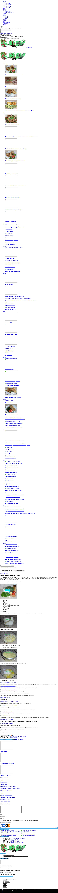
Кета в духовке (10, 832)
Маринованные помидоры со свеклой (14, 499)
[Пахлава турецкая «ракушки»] (11, 383)
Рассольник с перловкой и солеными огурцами (17, 736)
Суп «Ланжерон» (9, 480)
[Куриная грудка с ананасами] (11, 122)
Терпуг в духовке (11, 830)
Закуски (4, 9)
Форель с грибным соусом (11, 173)
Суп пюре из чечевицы (10, 476)
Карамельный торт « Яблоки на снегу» (10, 788)
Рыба (4, 8)
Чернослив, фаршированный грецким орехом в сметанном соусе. (21, 300)
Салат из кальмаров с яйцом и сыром (14, 440)
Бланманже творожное (10, 309)
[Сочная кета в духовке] (2, 863)
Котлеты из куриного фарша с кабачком (15, 74)
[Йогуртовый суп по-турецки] (11, 465)
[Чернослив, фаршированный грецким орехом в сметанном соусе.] (18, 298)
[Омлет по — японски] (9, 552)
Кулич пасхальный (14, 839)
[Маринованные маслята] (8, 534)
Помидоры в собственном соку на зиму (14, 494)
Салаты (4, 20)
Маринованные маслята (11, 536)
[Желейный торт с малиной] (11, 332)
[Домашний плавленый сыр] (10, 548)
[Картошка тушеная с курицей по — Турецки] (11, 146)
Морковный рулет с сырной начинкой (14, 227)
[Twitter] (10, 735)
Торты (4, 14)
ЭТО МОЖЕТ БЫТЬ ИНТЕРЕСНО (7, 739)
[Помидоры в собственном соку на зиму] (13, 492)
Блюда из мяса (7, 3)
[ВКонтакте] (8, 735)
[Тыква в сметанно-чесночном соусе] (12, 425)
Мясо (4, 2)
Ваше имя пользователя (15, 29)
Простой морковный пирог (13, 737)
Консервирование (6, 22)
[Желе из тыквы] (11, 282)
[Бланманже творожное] (10, 307)
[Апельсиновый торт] (4, 799)
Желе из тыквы (9, 284)
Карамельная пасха (10, 305)
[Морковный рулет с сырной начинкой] (13, 224)
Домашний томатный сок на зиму (13, 490)
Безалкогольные (8, 11)
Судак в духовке (31, 835)
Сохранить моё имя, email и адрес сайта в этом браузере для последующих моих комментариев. (20, 820)
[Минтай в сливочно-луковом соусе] (11, 207)
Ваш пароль (13, 30)
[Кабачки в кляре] (8, 233)
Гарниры (4, 19)
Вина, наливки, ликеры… (10, 12)
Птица (4, 5)
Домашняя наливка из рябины (12, 271)
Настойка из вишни (10, 267)
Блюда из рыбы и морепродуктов (10, 879)
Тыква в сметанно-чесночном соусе (13, 427)
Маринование (5, 23)
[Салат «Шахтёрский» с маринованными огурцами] (15, 442)
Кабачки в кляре (9, 235)
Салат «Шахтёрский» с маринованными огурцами (17, 445)
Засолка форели (18, 831)
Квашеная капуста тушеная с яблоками (15, 419)
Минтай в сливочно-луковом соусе (13, 209)
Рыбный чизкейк (9, 231)
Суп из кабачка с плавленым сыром (14, 463)
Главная (4, 1)
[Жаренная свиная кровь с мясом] (11, 557)
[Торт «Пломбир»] (8, 348)
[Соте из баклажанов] (9, 242)
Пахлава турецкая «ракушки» (12, 385)
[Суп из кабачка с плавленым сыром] (12, 461)
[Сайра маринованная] (9, 538)
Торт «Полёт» (8, 355)
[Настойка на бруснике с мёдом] (11, 260)
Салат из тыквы (9, 449)
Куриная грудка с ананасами (12, 124)
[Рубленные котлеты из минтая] (11, 195)
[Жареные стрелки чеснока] (11, 412)
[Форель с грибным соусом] (11, 171)
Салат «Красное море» (10, 458)
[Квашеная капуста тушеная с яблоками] (13, 416)
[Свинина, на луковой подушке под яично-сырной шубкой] (11, 108)
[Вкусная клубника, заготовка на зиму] (11, 294)
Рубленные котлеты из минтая (12, 197)
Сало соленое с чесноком (14, 841)
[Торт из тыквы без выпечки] (6, 790)
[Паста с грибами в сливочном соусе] (12, 421)
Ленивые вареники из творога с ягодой (14, 563)
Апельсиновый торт (5, 801)
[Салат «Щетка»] (8, 451)
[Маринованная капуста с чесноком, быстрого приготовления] (14, 511)
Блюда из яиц (7, 7)
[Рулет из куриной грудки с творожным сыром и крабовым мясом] (11, 134)
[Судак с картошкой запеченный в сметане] (11, 183)
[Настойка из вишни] (9, 264)
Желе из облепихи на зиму (11, 503)
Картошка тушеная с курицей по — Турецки (16, 148)
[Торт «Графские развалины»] (6, 795)
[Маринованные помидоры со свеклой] (12, 497)
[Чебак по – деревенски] (11, 219)
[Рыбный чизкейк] (8, 229)
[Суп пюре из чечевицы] (10, 474)
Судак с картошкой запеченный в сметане (15, 185)
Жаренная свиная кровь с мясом (13, 559)
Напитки (4, 10)
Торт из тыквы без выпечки (7, 793)
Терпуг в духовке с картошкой (8, 874)
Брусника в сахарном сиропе (12, 486)
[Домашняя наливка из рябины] (9, 269)
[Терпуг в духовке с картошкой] (6, 872)
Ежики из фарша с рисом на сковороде (10, 870)
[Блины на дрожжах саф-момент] (11, 96)
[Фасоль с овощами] (9, 400)
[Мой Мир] (12, 735)
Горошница (28, 831)
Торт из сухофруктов (10, 346)
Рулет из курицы (32, 832)
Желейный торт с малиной (11, 334)
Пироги (6, 18)
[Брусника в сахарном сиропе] (11, 544)
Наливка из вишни (9, 258)
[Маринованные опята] (11, 522)
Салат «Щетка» (9, 453)
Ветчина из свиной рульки (11, 86)
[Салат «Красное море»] (10, 455)
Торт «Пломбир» (9, 350)
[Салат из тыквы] (8, 447)
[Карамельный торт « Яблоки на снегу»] (8, 786)
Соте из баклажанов (10, 244)
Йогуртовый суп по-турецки (12, 467)
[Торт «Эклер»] (11, 320)
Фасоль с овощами (9, 402)
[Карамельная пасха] (9, 302)
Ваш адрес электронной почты (17, 36)
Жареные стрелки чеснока (11, 414)
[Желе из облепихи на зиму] (9, 501)
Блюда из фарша (8, 4)
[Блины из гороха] (11, 366)
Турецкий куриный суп (11, 472)
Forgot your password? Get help (6, 33)
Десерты (4, 13)
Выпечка (4, 15)
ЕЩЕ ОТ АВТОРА (19, 739)
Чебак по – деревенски (10, 221)
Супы (4, 21)
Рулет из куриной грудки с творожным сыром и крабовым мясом (21, 136)
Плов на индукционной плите (19, 838)
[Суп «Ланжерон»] (9, 478)
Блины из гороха (9, 369)
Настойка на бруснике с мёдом (12, 262)
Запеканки (7, 17)
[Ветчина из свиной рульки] (11, 84)
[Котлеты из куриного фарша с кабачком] (11, 72)
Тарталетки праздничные (11, 240)
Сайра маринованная (10, 540)
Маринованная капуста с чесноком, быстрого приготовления (20, 513)
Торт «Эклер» (8, 322)
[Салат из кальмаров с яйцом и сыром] (11, 438)
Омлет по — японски (10, 555)
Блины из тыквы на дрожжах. (12, 381)
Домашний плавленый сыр (11, 550)
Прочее (4, 24)
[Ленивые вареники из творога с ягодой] (13, 561)
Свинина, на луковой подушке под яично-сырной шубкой (19, 110)
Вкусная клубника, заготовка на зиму (14, 296)
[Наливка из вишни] (11, 256)
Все (5, 113)
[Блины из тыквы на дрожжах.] (11, 378)
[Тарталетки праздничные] (10, 237)
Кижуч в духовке (32, 830)
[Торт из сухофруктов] (11, 344)
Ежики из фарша (13, 835)
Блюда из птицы (8, 6)
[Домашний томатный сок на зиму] (12, 488)
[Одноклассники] (11, 735)
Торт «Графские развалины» (7, 797)
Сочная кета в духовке (6, 865)
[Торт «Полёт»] (8, 352)
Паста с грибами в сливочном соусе (13, 423)
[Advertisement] (13, 49)
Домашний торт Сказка (14, 840)
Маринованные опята (10, 524)
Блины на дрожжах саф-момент (13, 98)
